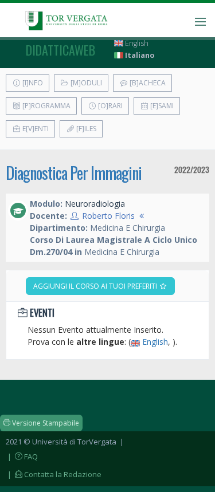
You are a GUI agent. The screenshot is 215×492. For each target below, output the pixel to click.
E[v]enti (35, 128)
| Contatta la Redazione (53, 474)
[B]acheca (147, 83)
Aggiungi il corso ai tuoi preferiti (96, 286)
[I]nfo (32, 83)
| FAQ (22, 456)
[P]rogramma (46, 106)
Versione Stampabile (44, 423)
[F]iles (85, 128)
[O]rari (109, 106)
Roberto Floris (108, 215)
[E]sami (161, 106)
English (135, 43)
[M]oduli (85, 83)
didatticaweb (60, 50)
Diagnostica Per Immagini (74, 172)
